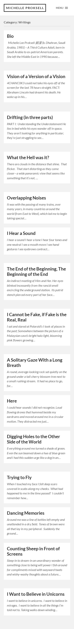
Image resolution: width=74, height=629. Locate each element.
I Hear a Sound (21, 233)
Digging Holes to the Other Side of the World (33, 439)
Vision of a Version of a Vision (36, 76)
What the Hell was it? (28, 157)
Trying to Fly (19, 477)
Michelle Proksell (25, 8)
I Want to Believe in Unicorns (36, 594)
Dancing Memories (25, 513)
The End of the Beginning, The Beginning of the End (36, 271)
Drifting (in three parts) (30, 117)
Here (12, 401)
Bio (10, 36)
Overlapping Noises (26, 197)
